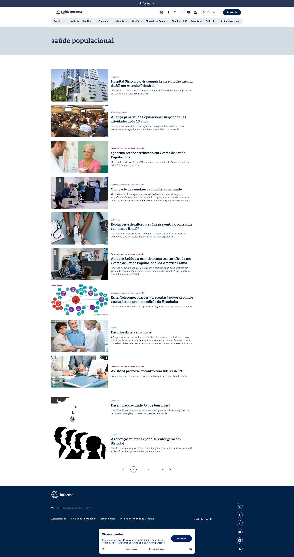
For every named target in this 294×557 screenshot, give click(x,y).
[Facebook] (169, 12)
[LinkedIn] (182, 12)
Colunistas (196, 21)
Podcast (210, 21)
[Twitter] (175, 12)
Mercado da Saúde (155, 21)
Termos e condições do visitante (137, 518)
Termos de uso (107, 518)
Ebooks (176, 21)
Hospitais (74, 21)
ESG (185, 21)
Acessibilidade (58, 518)
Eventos (58, 21)
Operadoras (105, 21)
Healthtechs (88, 21)
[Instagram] (162, 12)
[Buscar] (205, 12)
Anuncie (232, 12)
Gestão (135, 21)
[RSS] (195, 12)
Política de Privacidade (83, 518)
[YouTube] (189, 12)
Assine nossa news (230, 21)
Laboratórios (121, 21)
